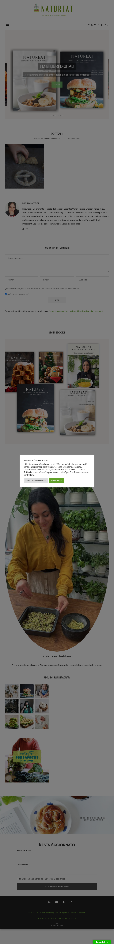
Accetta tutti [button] (56, 480)
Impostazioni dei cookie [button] (35, 480)
